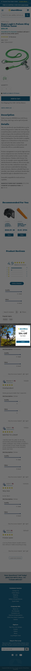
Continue (23, 341)
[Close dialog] (29, 326)
